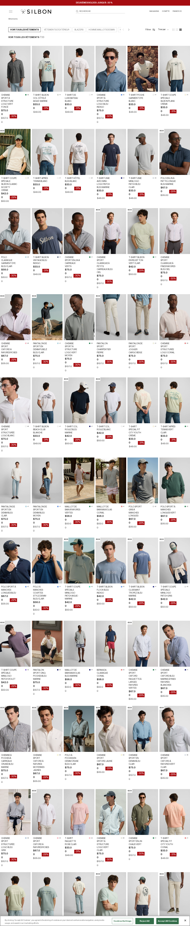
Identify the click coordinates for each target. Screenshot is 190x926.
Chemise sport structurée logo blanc (8, 431)
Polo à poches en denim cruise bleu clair (72, 759)
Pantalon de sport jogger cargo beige (135, 348)
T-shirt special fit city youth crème (135, 431)
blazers (79, 30)
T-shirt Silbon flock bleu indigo (105, 590)
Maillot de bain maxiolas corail (104, 510)
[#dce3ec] (185, 755)
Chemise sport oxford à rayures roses (9, 348)
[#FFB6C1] (26, 343)
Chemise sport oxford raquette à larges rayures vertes (135, 679)
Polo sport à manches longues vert (168, 510)
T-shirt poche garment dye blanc (136, 98)
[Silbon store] (36, 11)
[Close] (185, 920)
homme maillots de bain (102, 30)
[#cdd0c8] (58, 95)
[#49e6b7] (89, 586)
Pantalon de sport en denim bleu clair (8, 511)
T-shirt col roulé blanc (104, 428)
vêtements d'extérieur (56, 30)
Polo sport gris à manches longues (135, 511)
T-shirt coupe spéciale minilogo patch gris (168, 591)
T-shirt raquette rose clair (70, 841)
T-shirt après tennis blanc (40, 179)
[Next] (128, 29)
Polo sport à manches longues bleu (8, 590)
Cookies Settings (122, 921)
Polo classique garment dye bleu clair (8, 261)
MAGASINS (154, 11)
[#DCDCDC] (153, 506)
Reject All (144, 921)
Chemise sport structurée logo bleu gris (8, 844)
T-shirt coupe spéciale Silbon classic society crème (9, 184)
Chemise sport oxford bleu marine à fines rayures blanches (168, 677)
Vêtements (13, 19)
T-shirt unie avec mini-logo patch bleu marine (103, 182)
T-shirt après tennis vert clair (168, 430)
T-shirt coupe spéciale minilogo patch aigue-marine (72, 593)
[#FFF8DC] (185, 95)
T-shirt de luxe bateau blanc (71, 98)
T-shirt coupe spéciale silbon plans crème (168, 99)
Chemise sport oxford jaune (104, 758)
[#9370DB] (26, 670)
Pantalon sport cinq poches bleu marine (40, 674)
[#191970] (121, 178)
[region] (95, 921)
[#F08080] (185, 343)
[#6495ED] (121, 95)
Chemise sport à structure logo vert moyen (71, 350)
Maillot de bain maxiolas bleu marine (72, 673)
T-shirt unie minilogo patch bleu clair (135, 182)
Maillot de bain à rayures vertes (72, 510)
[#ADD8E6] (26, 257)
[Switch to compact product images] (180, 29)
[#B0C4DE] (26, 838)
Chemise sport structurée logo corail (168, 348)
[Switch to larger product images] (173, 29)
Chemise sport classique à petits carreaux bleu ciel (105, 264)
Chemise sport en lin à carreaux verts (72, 261)
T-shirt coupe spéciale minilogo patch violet (9, 674)
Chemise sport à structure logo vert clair (103, 844)
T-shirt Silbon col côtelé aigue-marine (41, 98)
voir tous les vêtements (24, 30)
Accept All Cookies (167, 921)
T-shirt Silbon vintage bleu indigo (41, 260)
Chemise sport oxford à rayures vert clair (168, 761)
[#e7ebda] (121, 838)
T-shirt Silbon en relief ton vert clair (136, 260)
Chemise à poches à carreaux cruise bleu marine (7, 761)
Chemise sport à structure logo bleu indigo (103, 101)
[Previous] (123, 29)
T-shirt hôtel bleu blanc (72, 179)
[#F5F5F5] (90, 95)
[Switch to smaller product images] (177, 29)
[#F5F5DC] (153, 343)
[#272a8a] (153, 586)
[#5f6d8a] (58, 257)
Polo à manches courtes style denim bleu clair (39, 593)
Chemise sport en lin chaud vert (135, 841)
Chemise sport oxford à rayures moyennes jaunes (38, 762)
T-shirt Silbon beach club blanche (41, 430)
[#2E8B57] (26, 95)
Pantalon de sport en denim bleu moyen (40, 511)
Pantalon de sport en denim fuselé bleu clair (40, 348)
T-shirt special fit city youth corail (167, 842)
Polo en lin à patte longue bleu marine (168, 181)
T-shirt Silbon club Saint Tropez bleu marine (136, 591)
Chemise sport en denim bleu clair (134, 759)
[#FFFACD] (57, 755)
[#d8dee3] (153, 178)
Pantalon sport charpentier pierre (104, 348)
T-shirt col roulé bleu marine (71, 430)
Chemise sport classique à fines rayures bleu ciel (168, 263)
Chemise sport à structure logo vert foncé (7, 101)
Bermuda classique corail (102, 673)
